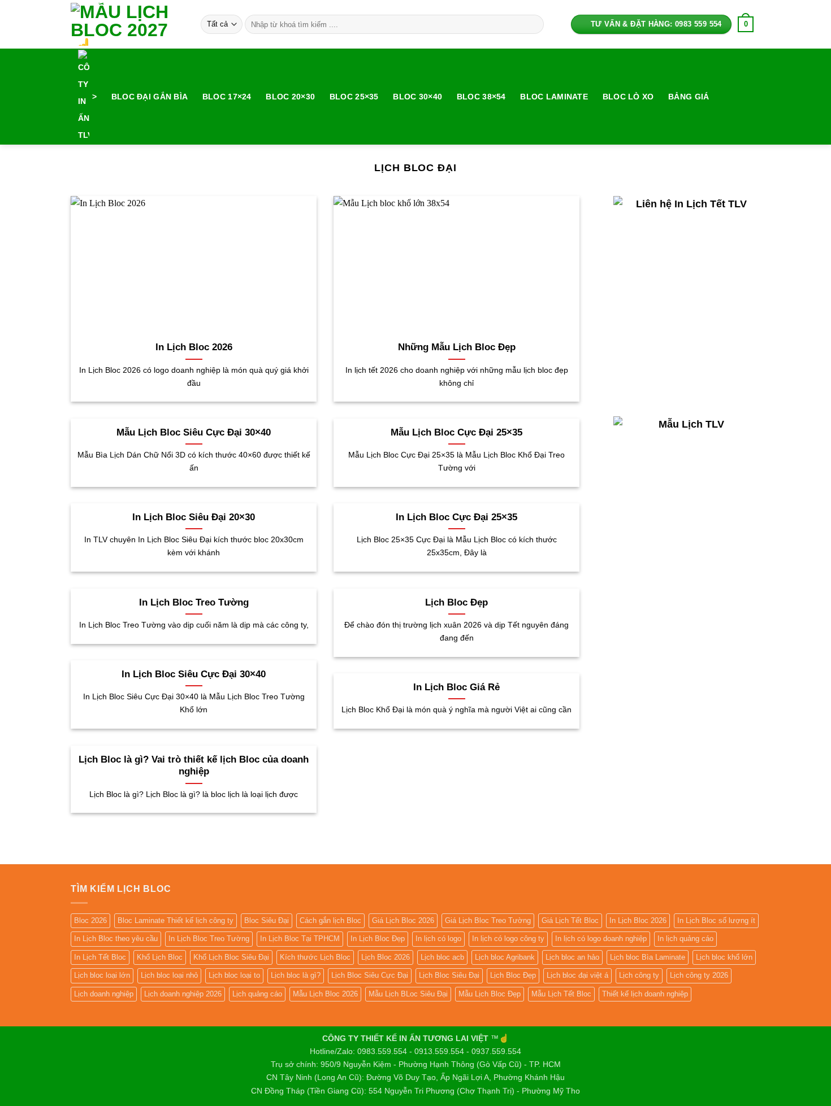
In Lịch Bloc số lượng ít (716, 920)
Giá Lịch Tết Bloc (570, 920)
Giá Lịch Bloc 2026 (403, 920)
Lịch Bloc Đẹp (456, 602)
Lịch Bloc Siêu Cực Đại (369, 975)
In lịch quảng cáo (685, 938)
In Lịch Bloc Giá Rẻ (456, 687)
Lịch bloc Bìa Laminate (647, 957)
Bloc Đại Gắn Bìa (149, 96)
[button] (746, 24)
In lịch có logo (438, 938)
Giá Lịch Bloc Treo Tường (488, 920)
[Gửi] (533, 24)
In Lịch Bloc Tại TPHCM (300, 938)
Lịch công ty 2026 (699, 975)
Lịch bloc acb (442, 957)
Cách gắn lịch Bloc (330, 920)
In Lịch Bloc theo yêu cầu (116, 938)
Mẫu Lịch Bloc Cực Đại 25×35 (456, 432)
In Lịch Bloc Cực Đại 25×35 (456, 517)
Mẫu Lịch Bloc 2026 (325, 994)
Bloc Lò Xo (628, 96)
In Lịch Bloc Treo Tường (194, 602)
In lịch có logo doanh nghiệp (601, 938)
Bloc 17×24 (227, 96)
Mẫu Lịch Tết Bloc (561, 994)
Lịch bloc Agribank (505, 957)
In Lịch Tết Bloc (100, 957)
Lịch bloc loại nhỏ (169, 975)
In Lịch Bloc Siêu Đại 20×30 (193, 517)
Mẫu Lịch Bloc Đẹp (489, 994)
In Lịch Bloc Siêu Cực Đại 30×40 (194, 674)
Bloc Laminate (554, 96)
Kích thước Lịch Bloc (315, 957)
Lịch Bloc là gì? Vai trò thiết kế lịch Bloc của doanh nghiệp (194, 765)
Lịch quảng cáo (257, 994)
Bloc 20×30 (290, 96)
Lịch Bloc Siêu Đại (449, 975)
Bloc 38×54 (481, 96)
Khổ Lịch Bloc (160, 957)
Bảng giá (688, 96)
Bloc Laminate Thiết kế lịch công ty (175, 920)
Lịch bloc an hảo (572, 957)
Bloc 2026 (90, 920)
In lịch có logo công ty (508, 938)
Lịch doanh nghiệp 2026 (183, 994)
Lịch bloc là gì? (296, 975)
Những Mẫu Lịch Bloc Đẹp (457, 347)
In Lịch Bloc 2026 (193, 347)
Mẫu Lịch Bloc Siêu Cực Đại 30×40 (193, 432)
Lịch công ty (639, 975)
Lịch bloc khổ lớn (724, 957)
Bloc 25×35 (354, 96)
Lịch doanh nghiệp (103, 994)
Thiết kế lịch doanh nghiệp (645, 994)
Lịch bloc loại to (234, 975)
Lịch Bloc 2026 (385, 957)
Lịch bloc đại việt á (577, 975)
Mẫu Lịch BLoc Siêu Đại (408, 994)
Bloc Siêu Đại (266, 920)
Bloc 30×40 (417, 96)
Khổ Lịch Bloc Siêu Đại (231, 957)
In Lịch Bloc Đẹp (377, 938)
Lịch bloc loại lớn (102, 975)
